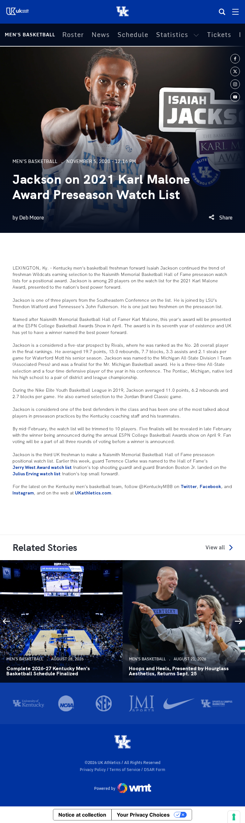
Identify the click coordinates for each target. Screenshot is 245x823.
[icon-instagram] (235, 84)
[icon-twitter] (235, 71)
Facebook (210, 486)
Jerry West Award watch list (42, 467)
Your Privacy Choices (143, 815)
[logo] (122, 742)
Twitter (189, 486)
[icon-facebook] (235, 58)
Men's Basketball (30, 34)
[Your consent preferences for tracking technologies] (234, 817)
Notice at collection (82, 815)
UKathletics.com (93, 493)
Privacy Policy (93, 770)
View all (215, 547)
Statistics (172, 35)
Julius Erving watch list (36, 474)
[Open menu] (235, 12)
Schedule (132, 35)
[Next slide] (238, 621)
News (101, 35)
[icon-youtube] (235, 97)
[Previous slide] (6, 621)
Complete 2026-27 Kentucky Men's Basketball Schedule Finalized (48, 671)
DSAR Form (154, 770)
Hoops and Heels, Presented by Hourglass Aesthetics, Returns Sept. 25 (179, 671)
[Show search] (222, 12)
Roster (73, 35)
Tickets (219, 35)
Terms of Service (125, 770)
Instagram (23, 493)
